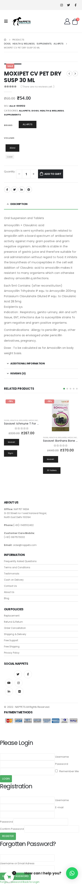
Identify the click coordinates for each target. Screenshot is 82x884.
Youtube (9, 683)
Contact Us (10, 586)
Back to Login (30, 882)
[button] (64, 388)
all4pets (24, 110)
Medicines (33, 420)
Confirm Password (12, 829)
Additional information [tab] (27, 363)
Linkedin (9, 691)
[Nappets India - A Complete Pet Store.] (21, 21)
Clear (10, 156)
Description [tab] (18, 204)
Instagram (18, 683)
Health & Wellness (52, 110)
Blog (6, 598)
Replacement (12, 615)
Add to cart (52, 174)
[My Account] (67, 21)
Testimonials (11, 573)
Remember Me (69, 771)
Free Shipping (12, 646)
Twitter (14, 189)
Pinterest (29, 189)
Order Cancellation (15, 628)
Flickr (19, 691)
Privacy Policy (12, 652)
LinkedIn (22, 189)
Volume (9, 138)
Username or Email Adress (17, 863)
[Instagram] (61, 5)
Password (61, 764)
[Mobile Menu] (7, 21)
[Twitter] (68, 5)
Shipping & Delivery (15, 634)
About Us (9, 592)
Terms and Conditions (17, 567)
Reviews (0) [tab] (17, 373)
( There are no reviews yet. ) (37, 86)
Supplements (12, 114)
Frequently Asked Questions (20, 561)
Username (62, 757)
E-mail (59, 807)
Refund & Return (13, 621)
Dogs (35, 110)
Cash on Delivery (14, 579)
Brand (8, 125)
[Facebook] (75, 5)
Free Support (11, 640)
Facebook (7, 189)
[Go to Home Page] (5, 40)
